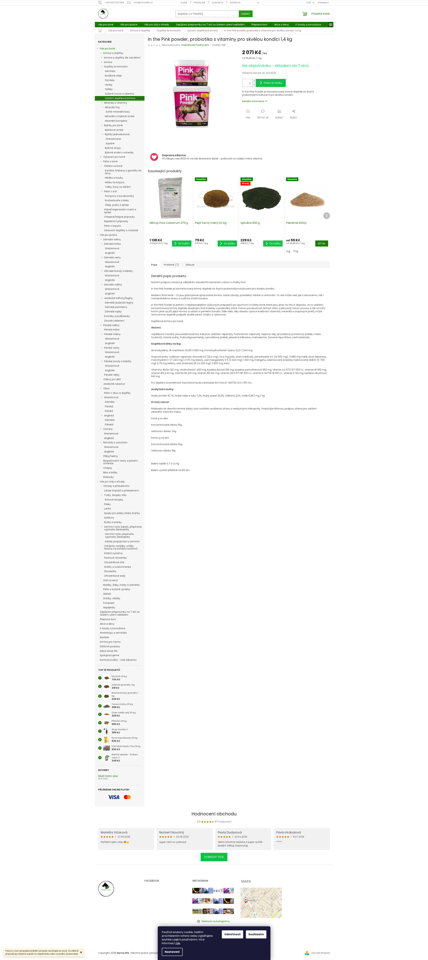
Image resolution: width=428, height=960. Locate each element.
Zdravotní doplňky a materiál (121, 230)
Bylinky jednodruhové (117, 134)
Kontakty (217, 2)
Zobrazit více (214, 857)
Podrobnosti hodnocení (195, 45)
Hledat (245, 14)
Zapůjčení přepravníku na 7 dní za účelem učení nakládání (120, 613)
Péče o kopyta (112, 225)
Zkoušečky (110, 571)
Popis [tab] (154, 264)
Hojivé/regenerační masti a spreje (120, 211)
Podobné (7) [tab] (171, 264)
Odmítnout (232, 934)
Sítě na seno (110, 580)
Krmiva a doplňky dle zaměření (122, 57)
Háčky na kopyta (114, 182)
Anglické (110, 253)
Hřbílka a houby (114, 177)
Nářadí (107, 594)
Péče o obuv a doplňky (117, 393)
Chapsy (107, 468)
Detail (321, 243)
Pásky (107, 504)
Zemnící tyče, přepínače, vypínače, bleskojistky (119, 535)
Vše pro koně (107, 48)
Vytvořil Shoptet (320, 953)
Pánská (109, 406)
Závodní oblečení (114, 320)
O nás (183, 2)
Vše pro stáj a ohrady (112, 481)
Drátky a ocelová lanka (117, 567)
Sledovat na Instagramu (215, 921)
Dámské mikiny (113, 284)
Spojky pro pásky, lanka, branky (122, 513)
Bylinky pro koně (113, 125)
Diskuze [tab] (190, 264)
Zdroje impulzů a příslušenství (121, 490)
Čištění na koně (113, 166)
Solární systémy (113, 553)
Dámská (110, 402)
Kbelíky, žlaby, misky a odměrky (121, 585)
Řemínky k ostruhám (115, 442)
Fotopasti (108, 603)
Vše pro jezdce (108, 235)
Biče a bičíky (110, 472)
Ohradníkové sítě (114, 562)
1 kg (288, 251)
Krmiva (108, 62)
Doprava (235, 2)
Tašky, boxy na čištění (118, 187)
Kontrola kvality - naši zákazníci (118, 660)
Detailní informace (253, 101)
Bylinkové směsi (114, 130)
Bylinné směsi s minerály (119, 152)
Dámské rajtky (113, 311)
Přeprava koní (108, 619)
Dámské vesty (112, 257)
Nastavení (172, 952)
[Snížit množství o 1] (254, 85)
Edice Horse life (109, 651)
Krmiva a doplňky (113, 53)
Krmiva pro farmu (110, 642)
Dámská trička (112, 244)
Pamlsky (110, 80)
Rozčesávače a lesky (117, 200)
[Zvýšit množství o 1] (254, 81)
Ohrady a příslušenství (116, 486)
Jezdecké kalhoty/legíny (118, 298)
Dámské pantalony (116, 307)
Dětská (109, 411)
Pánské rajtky (111, 374)
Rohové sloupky (114, 499)
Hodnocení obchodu (214, 814)
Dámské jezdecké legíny (119, 302)
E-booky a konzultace (112, 628)
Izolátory (109, 517)
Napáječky (109, 607)
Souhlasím (256, 934)
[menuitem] (106, 24)
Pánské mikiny (112, 334)
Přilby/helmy (110, 456)
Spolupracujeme (109, 655)
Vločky (108, 84)
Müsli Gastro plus (108, 776)
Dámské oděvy (112, 239)
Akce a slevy (107, 624)
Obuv (106, 388)
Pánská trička (111, 329)
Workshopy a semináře (113, 632)
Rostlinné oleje (113, 75)
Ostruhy (108, 429)
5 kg (295, 251)
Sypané (110, 143)
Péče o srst (110, 191)
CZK (309, 2)
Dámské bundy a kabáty (118, 271)
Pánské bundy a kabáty (117, 361)
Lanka (107, 508)
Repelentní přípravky (116, 221)
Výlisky (109, 89)
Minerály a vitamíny (115, 102)
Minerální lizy (112, 107)
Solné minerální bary (118, 111)
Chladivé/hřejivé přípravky (119, 217)
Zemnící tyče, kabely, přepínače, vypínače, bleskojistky (123, 528)
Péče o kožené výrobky (116, 589)
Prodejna (199, 2)
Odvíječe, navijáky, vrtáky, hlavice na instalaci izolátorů (120, 547)
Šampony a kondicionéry (119, 196)
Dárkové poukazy (110, 646)
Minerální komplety (116, 121)
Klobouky (108, 477)
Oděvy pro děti (112, 379)
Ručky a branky (113, 522)
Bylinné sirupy (113, 148)
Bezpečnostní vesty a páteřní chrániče (120, 462)
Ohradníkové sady (114, 575)
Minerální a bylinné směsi (119, 116)
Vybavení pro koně (114, 157)
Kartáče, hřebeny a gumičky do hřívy (123, 172)
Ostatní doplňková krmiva (120, 98)
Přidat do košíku (273, 83)
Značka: (219, 45)
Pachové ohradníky (115, 557)
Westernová (111, 397)
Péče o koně (110, 161)
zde (177, 943)
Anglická (109, 415)
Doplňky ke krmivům (116, 66)
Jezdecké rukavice (114, 384)
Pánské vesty (111, 347)
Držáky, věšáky (111, 598)
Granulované (113, 139)
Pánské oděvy (111, 325)
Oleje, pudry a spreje (117, 205)
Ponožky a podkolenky (117, 316)
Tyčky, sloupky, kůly (115, 495)
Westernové (112, 248)
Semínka (110, 71)
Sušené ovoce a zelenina (119, 93)
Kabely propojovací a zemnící (122, 541)
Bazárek (104, 637)
